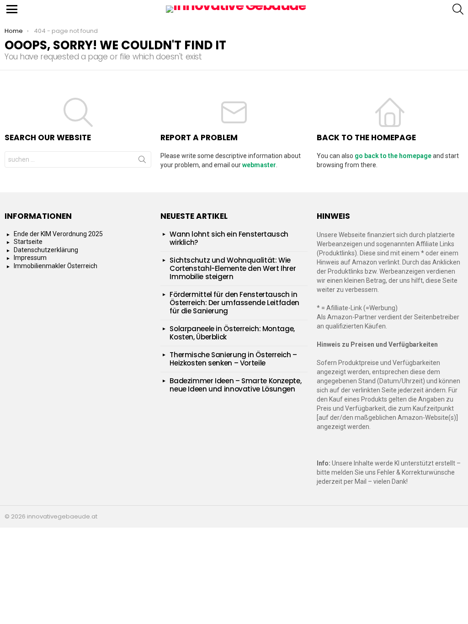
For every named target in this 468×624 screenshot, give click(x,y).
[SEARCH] (457, 9)
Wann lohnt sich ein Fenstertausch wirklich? (229, 238)
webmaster (259, 165)
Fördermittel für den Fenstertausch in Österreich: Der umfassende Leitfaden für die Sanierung (234, 303)
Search (142, 161)
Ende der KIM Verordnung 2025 (58, 234)
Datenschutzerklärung (46, 250)
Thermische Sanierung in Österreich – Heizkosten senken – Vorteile (233, 359)
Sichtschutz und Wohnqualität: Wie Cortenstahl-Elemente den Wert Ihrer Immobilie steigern (233, 268)
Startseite (28, 241)
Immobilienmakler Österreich (55, 266)
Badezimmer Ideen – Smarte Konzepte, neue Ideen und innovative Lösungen (235, 385)
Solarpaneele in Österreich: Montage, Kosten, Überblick (232, 333)
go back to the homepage (393, 155)
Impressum (30, 257)
